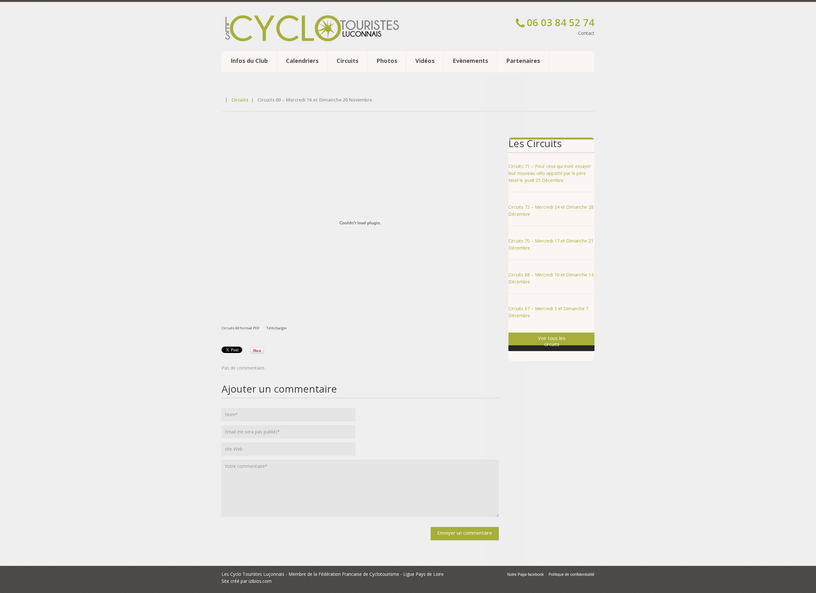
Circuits (347, 60)
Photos (386, 60)
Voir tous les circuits (551, 341)
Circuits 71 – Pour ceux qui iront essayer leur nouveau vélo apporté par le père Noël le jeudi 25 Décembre (549, 173)
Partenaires (523, 60)
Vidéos (424, 60)
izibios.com (260, 581)
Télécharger (276, 328)
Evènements (470, 60)
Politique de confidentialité (571, 574)
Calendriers (302, 60)
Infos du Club (249, 60)
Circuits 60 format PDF (241, 328)
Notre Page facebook (525, 574)
